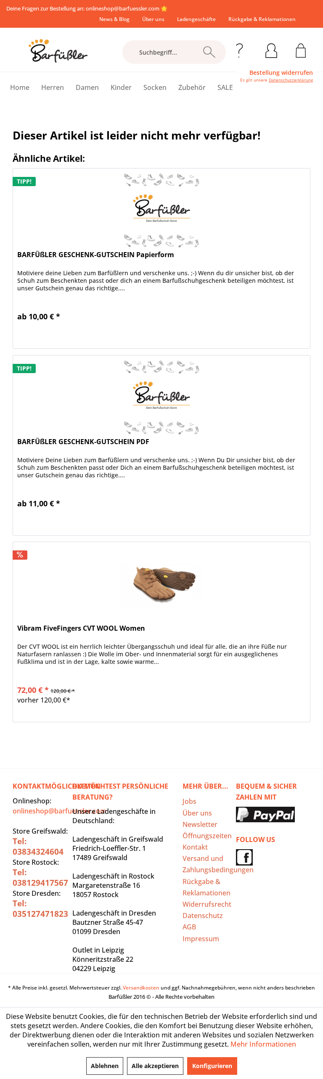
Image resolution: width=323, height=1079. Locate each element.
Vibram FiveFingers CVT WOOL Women (81, 628)
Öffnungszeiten (207, 835)
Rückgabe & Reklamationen (262, 19)
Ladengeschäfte (196, 19)
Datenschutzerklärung (291, 80)
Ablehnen (105, 1066)
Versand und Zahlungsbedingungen (207, 864)
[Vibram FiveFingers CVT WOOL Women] (161, 584)
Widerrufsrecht (207, 904)
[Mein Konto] (271, 49)
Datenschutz (203, 915)
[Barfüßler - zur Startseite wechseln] (58, 51)
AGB (189, 927)
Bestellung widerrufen (281, 72)
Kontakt (195, 847)
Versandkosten (141, 987)
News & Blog (114, 19)
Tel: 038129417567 (40, 877)
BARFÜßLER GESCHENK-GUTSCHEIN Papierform (95, 254)
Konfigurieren (212, 1066)
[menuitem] (114, 19)
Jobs (189, 801)
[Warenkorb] (301, 49)
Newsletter (200, 824)
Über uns (153, 19)
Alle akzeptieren (155, 1066)
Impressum (201, 938)
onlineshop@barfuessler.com (122, 8)
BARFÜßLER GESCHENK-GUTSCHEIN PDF (83, 441)
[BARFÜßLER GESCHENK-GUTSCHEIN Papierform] (161, 210)
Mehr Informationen (263, 1044)
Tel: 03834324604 (38, 846)
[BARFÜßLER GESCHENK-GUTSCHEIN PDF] (161, 397)
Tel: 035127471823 (40, 908)
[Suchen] (209, 52)
